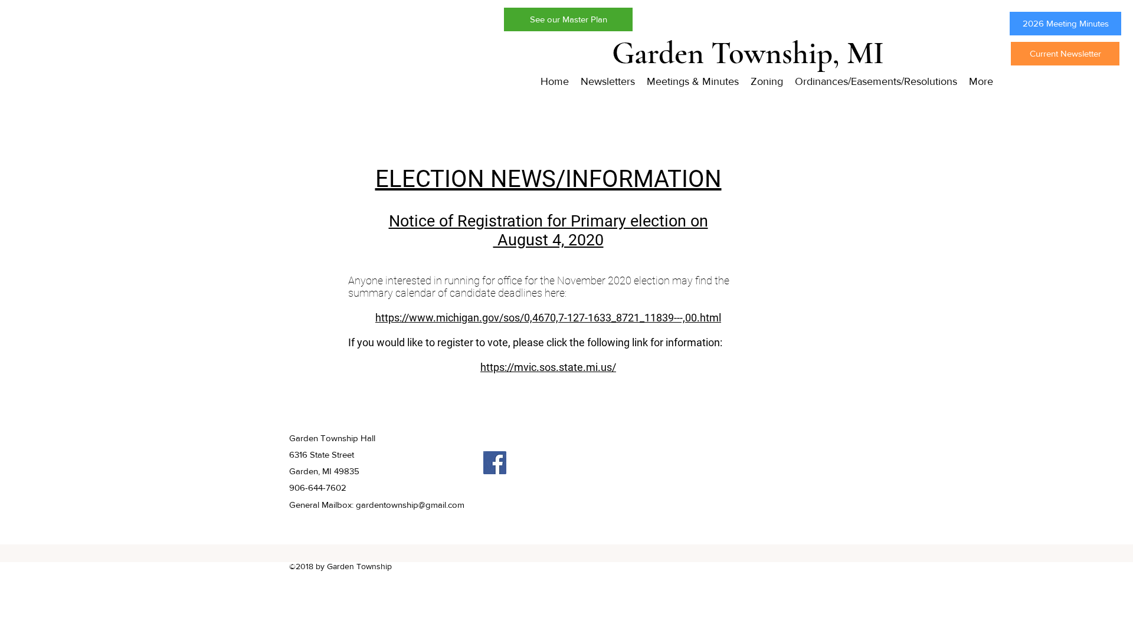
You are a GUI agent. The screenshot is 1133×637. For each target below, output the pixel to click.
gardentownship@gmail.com (410, 505)
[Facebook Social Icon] (494, 462)
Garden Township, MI (748, 53)
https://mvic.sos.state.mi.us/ (548, 367)
